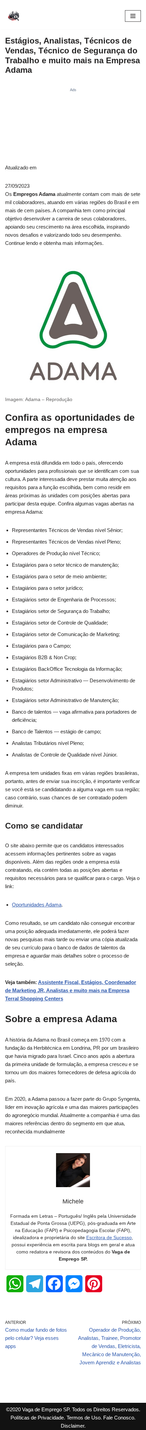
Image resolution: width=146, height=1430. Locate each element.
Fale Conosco (118, 1417)
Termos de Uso (84, 1417)
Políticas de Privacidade (37, 1417)
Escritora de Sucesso (109, 1237)
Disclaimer (72, 1426)
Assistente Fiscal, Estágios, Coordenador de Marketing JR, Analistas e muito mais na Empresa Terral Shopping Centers (70, 990)
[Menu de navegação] (133, 16)
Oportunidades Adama (36, 905)
